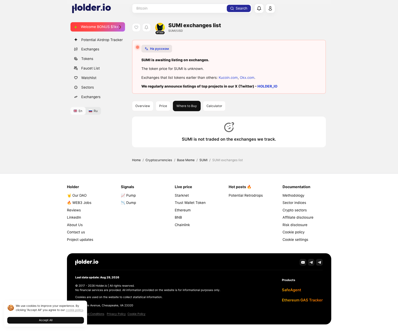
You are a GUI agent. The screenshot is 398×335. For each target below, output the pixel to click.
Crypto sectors (295, 210)
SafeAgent (291, 290)
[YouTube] (303, 262)
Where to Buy (186, 106)
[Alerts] (259, 8)
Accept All (45, 320)
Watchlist (88, 78)
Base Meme (186, 160)
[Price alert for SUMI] (146, 27)
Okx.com (247, 78)
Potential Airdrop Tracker (102, 40)
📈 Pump (128, 195)
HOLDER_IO (267, 86)
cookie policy (74, 310)
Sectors (87, 87)
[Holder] (86, 262)
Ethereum (183, 210)
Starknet (182, 195)
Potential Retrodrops (246, 195)
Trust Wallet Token (190, 203)
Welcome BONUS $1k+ (100, 27)
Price (163, 106)
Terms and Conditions (89, 314)
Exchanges (90, 49)
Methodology (293, 195)
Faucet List (90, 68)
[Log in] (270, 8)
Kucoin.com (228, 78)
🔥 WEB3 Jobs (79, 203)
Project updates (80, 240)
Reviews (74, 210)
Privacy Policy (116, 314)
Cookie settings (295, 240)
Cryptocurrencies (159, 160)
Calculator (214, 106)
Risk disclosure (295, 225)
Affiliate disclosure (298, 217)
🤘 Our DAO (77, 195)
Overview (142, 106)
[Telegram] (311, 262)
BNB (178, 217)
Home (136, 160)
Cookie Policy (136, 314)
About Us (75, 225)
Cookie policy (294, 232)
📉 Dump (128, 203)
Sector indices (294, 203)
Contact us (76, 232)
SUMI (203, 160)
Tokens (87, 59)
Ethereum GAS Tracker (302, 300)
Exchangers (91, 97)
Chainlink (182, 225)
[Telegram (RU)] (319, 262)
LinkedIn (74, 217)
